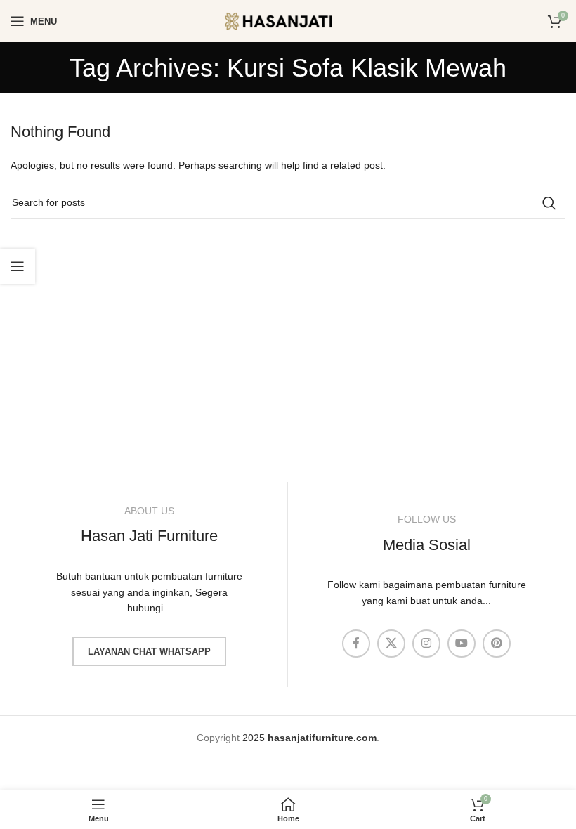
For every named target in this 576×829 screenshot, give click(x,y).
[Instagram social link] (426, 643)
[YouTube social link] (461, 643)
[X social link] (391, 643)
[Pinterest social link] (497, 643)
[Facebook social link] (356, 643)
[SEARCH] (549, 203)
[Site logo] (288, 20)
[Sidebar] (17, 266)
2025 (309, 737)
